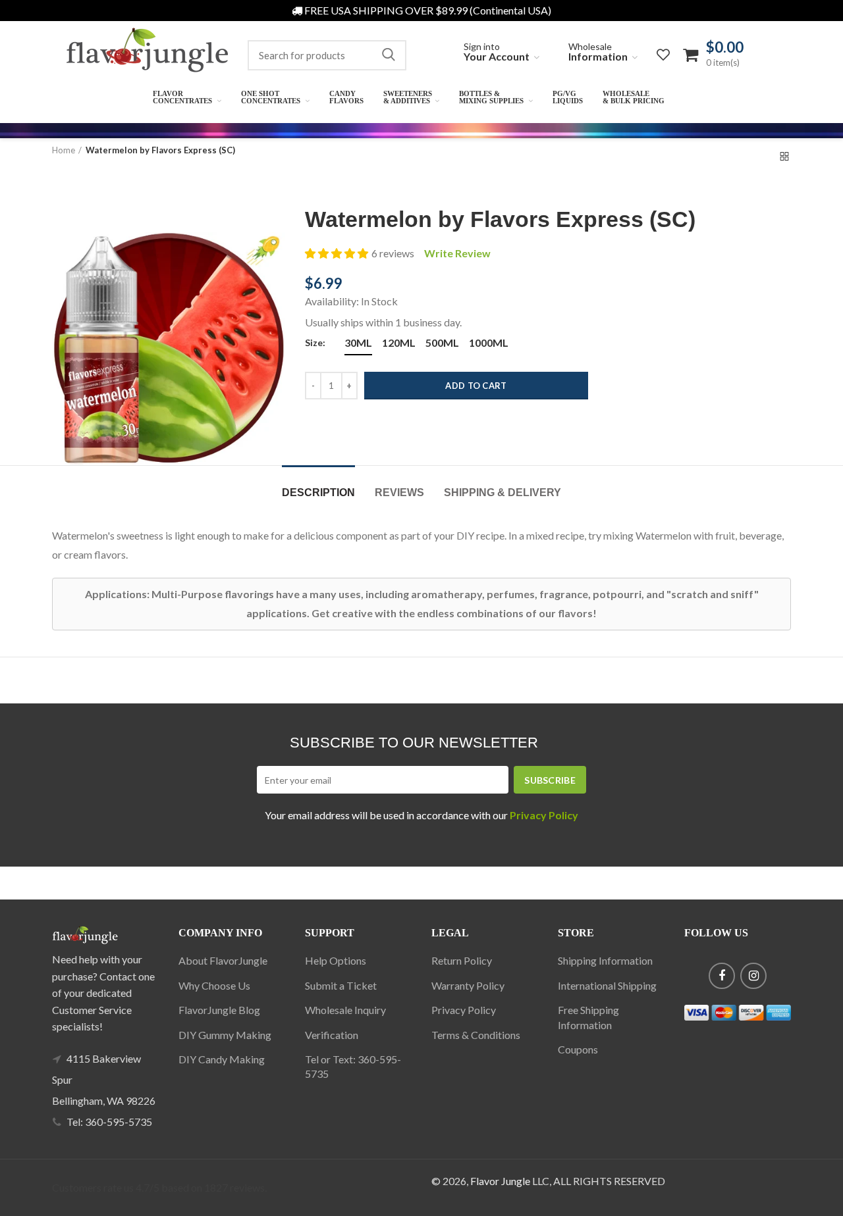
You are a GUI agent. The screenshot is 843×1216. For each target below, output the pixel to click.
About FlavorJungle (222, 960)
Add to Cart (475, 385)
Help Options (335, 960)
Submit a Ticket (341, 985)
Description (318, 492)
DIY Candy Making (221, 1059)
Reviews (399, 492)
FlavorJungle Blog (219, 1009)
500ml (442, 342)
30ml (358, 342)
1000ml (488, 342)
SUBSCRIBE (550, 780)
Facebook (722, 976)
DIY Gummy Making (224, 1034)
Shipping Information (605, 960)
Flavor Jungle (500, 1181)
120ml (399, 342)
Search (388, 55)
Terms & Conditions (475, 1034)
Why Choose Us (214, 985)
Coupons (578, 1049)
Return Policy (461, 960)
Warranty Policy (467, 985)
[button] (336, 253)
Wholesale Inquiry (345, 1009)
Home (63, 150)
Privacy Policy (463, 1009)
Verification (331, 1034)
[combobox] (327, 55)
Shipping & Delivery (502, 492)
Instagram (753, 976)
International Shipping (607, 985)
